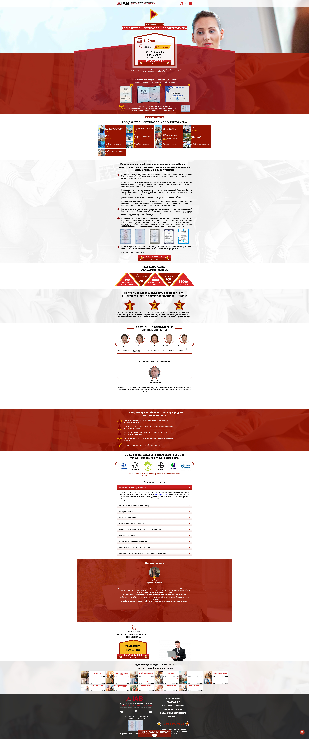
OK (154, 735)
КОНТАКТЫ (173, 717)
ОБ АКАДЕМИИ (173, 702)
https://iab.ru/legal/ (161, 494)
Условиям (164, 733)
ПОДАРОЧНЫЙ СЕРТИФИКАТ (173, 713)
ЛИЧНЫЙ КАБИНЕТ (173, 698)
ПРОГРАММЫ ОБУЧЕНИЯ (173, 706)
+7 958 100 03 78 (173, 723)
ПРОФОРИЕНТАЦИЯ (173, 709)
